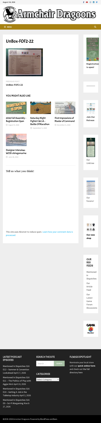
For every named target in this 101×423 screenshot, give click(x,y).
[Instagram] (90, 2)
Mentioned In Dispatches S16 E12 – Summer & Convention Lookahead (16, 369)
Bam (55, 419)
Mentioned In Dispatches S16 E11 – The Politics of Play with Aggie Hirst (17, 380)
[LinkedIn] (93, 2)
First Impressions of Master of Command (65, 119)
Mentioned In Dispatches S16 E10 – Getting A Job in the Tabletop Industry (16, 392)
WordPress (44, 419)
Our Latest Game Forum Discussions (91, 301)
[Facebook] (84, 2)
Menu (9, 27)
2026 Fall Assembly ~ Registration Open (16, 119)
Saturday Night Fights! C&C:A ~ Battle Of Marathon (39, 121)
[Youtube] (87, 2)
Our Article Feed (89, 286)
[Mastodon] (96, 2)
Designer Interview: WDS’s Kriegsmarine (16, 152)
